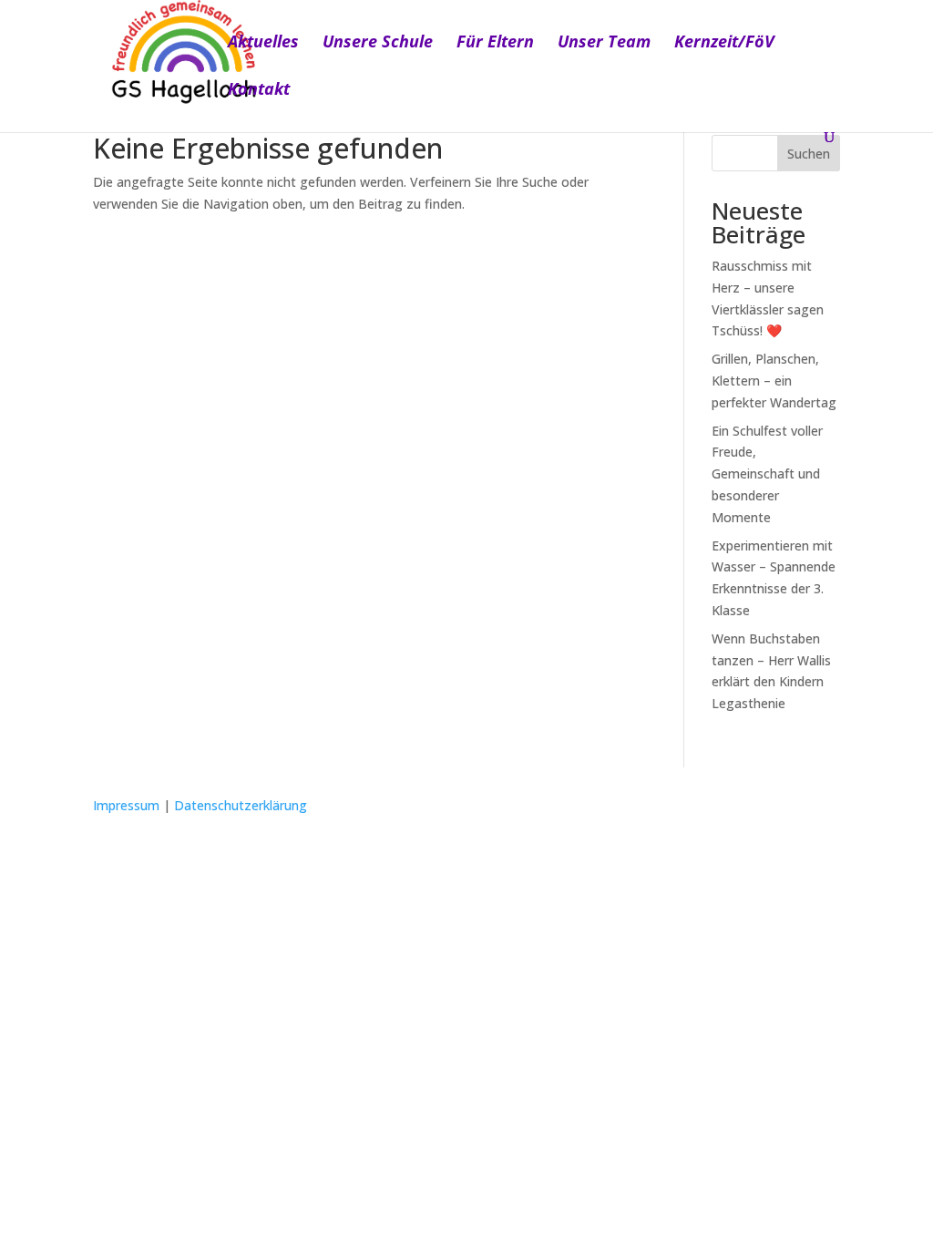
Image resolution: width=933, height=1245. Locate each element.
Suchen (808, 153)
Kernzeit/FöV (724, 43)
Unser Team (604, 43)
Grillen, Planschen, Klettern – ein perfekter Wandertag (774, 380)
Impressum (126, 805)
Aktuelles (263, 43)
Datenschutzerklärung (240, 805)
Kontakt (259, 90)
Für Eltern (495, 43)
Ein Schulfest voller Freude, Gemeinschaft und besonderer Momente (767, 474)
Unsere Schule (378, 43)
